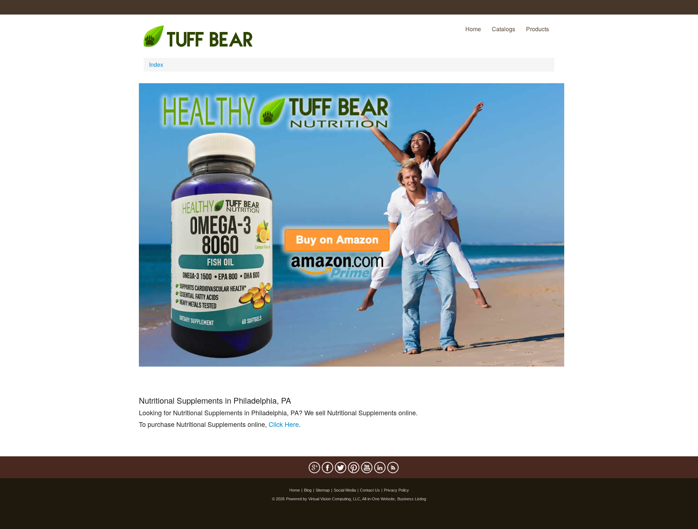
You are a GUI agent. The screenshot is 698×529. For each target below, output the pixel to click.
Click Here (284, 424)
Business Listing (411, 499)
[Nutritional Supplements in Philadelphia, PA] (351, 224)
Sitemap (323, 490)
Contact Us (370, 490)
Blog (308, 490)
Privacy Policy (396, 490)
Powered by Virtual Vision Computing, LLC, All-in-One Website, (341, 499)
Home (473, 29)
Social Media (345, 490)
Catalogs (503, 29)
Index (156, 64)
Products (537, 29)
